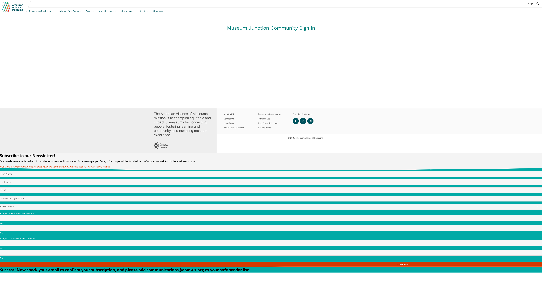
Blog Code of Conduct (268, 123)
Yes (2, 223)
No (1, 233)
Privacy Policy (264, 127)
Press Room (229, 123)
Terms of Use (264, 118)
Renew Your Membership (269, 114)
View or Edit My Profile (234, 127)
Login (530, 3)
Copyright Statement (302, 114)
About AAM (229, 114)
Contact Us (229, 118)
